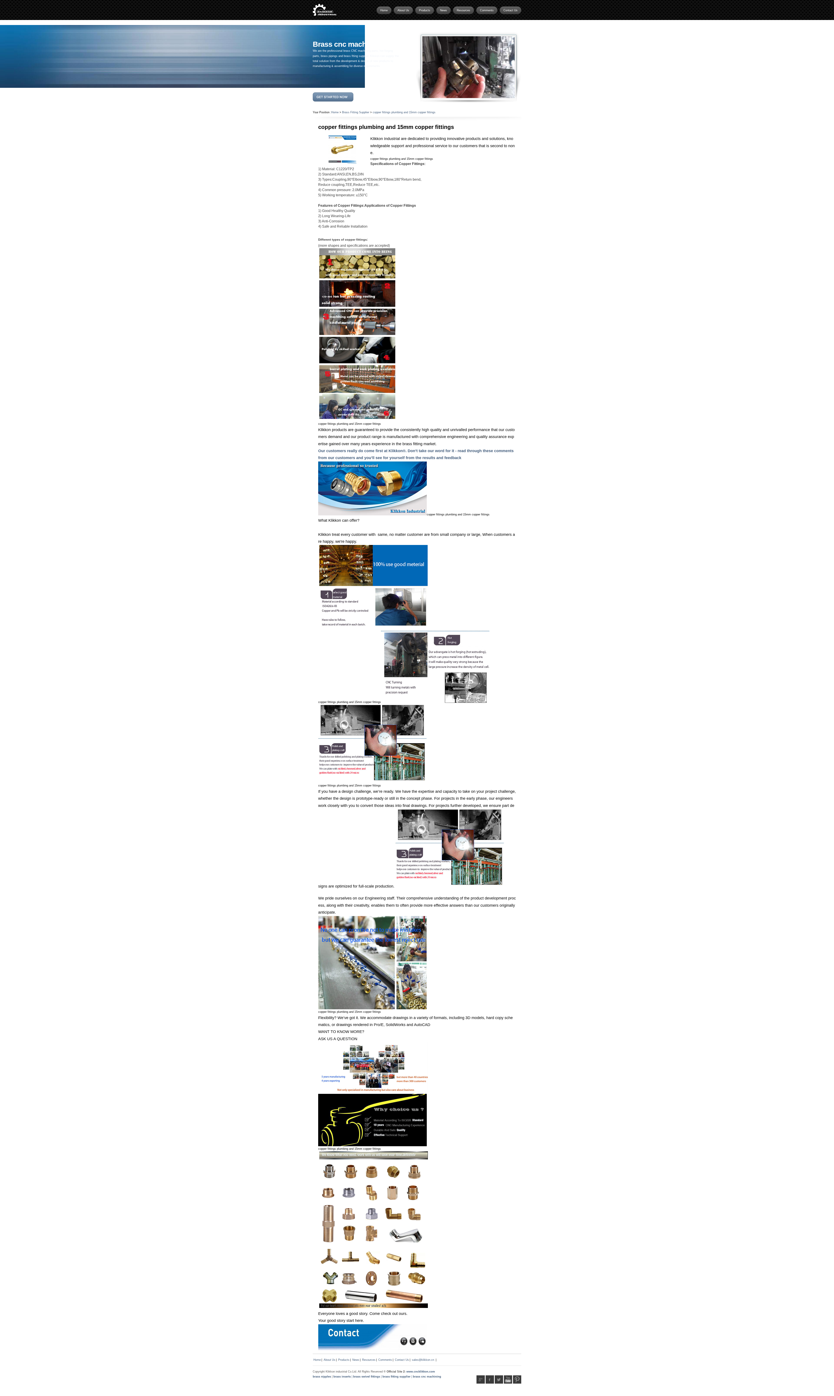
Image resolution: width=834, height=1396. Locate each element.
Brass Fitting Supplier (355, 112)
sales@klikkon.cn (423, 1359)
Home (335, 112)
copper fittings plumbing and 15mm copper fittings (404, 112)
